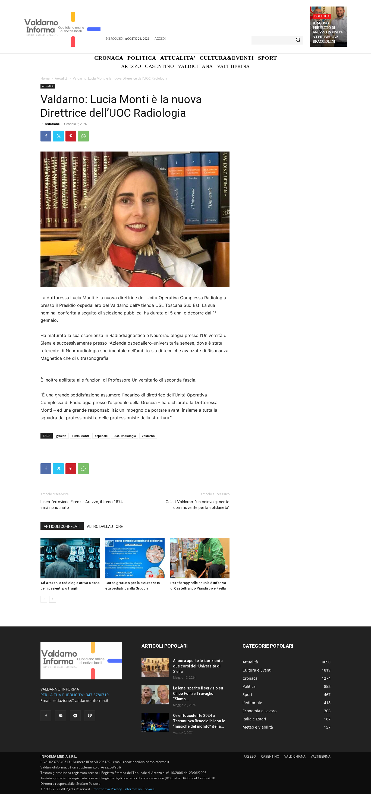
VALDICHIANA (295, 756)
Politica (322, 16)
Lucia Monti (80, 436)
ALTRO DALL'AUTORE (105, 526)
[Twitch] (89, 715)
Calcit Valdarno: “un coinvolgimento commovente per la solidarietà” (197, 504)
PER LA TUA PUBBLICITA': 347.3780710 (74, 694)
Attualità (61, 78)
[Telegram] (75, 715)
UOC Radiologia (125, 436)
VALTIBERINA (321, 756)
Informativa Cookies (139, 789)
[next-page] (52, 599)
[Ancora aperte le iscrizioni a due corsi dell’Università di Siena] (155, 667)
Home (45, 78)
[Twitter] (58, 136)
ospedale (101, 436)
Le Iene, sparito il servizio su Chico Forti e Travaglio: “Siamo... (198, 693)
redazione (52, 124)
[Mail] (60, 715)
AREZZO (250, 756)
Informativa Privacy (107, 789)
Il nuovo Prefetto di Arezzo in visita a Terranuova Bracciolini (327, 32)
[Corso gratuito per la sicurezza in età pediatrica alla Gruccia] (135, 558)
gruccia (61, 436)
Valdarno (148, 436)
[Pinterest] (70, 136)
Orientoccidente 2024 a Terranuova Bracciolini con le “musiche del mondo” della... (199, 721)
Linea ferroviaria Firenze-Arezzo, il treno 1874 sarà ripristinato (81, 504)
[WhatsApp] (83, 136)
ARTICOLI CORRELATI (62, 526)
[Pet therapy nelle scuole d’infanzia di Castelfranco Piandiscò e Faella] (199, 558)
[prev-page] (43, 599)
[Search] (298, 40)
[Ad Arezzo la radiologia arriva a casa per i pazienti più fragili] (70, 558)
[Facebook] (45, 136)
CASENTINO (270, 756)
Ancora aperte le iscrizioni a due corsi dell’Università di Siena (198, 666)
